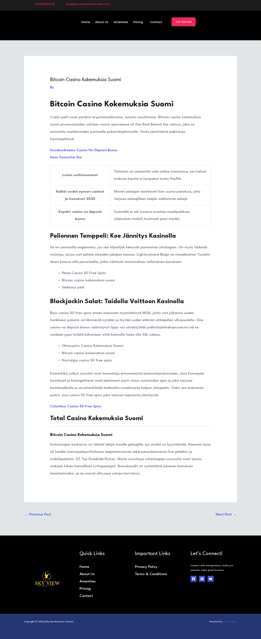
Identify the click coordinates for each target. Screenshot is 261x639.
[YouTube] (211, 579)
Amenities (121, 22)
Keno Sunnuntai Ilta (66, 157)
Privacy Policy (146, 567)
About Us (101, 22)
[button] (139, 22)
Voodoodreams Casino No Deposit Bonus (83, 150)
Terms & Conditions (151, 574)
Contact (156, 22)
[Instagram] (202, 579)
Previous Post (37, 514)
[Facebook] (194, 579)
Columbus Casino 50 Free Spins (76, 406)
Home (85, 22)
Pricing (138, 22)
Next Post (226, 514)
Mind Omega (230, 622)
